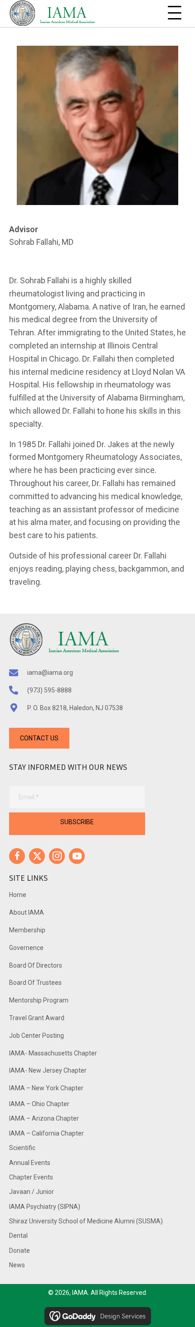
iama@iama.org (50, 672)
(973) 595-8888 (49, 690)
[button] (174, 13)
